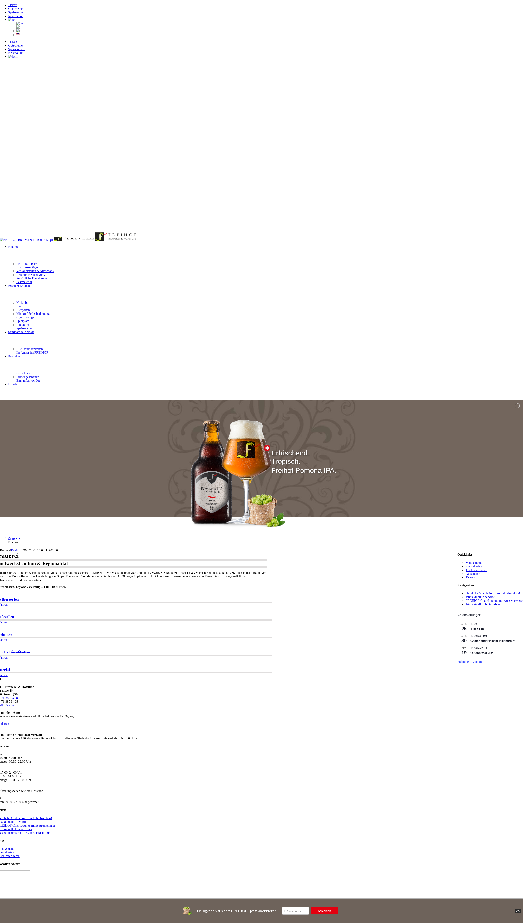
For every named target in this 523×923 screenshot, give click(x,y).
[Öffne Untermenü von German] (16, 57)
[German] (11, 19)
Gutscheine (473, 573)
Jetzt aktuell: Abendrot (480, 597)
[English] (18, 35)
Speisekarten (474, 566)
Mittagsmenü (474, 562)
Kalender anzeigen (469, 661)
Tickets (470, 577)
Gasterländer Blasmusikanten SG (493, 641)
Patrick (15, 550)
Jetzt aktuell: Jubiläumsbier (483, 604)
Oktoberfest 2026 (482, 653)
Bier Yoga (477, 629)
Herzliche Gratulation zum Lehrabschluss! (493, 593)
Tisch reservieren (476, 570)
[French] (19, 27)
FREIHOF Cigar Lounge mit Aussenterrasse (494, 600)
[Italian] (18, 30)
